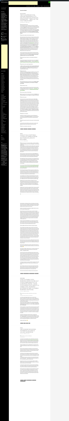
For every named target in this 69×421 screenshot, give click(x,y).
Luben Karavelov (31, 42)
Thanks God (2, 160)
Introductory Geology (5, 151)
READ (4, 154)
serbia (5, 158)
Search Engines (3, 156)
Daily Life (21, 13)
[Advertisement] (23, 3)
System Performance (3, 124)
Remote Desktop (3, 117)
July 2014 (2, 91)
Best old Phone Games (3, 98)
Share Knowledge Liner (5, 2)
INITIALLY (2, 151)
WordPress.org (2, 139)
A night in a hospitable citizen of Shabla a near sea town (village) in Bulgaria (28, 137)
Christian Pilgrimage (3, 100)
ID (6, 150)
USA (5, 162)
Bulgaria (22, 273)
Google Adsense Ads (6, 148)
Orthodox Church (26, 273)
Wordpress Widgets (3, 164)
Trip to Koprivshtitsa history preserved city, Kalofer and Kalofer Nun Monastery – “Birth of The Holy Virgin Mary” (29, 18)
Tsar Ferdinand (5, 160)
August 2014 (2, 90)
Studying (2, 123)
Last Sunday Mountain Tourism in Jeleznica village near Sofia (28, 330)
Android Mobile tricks (3, 96)
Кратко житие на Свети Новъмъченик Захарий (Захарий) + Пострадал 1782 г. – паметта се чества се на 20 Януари (4, 20)
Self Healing (2, 120)
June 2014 (2, 92)
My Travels (24, 13)
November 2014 (3, 87)
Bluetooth (2, 99)
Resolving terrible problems (4, 118)
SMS (2, 159)
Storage (2, 122)
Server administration (3, 121)
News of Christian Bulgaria (4, 114)
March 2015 (2, 83)
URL (4, 162)
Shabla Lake (36, 273)
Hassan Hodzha (2, 149)
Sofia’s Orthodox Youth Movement (33, 339)
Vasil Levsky (5, 163)
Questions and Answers (3, 116)
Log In (2, 0)
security (2, 119)
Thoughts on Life (3, 125)
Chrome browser (3, 101)
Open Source (4, 153)
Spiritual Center (4, 159)
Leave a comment (27, 291)
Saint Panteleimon (32, 273)
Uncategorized (2, 126)
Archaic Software (3, 97)
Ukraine (2, 162)
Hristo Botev (35, 88)
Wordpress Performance (3, 132)
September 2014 (3, 89)
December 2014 (3, 86)
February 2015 (2, 84)
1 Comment (28, 22)
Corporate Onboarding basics (4, 102)
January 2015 (2, 85)
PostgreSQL (2, 115)
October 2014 (2, 88)
